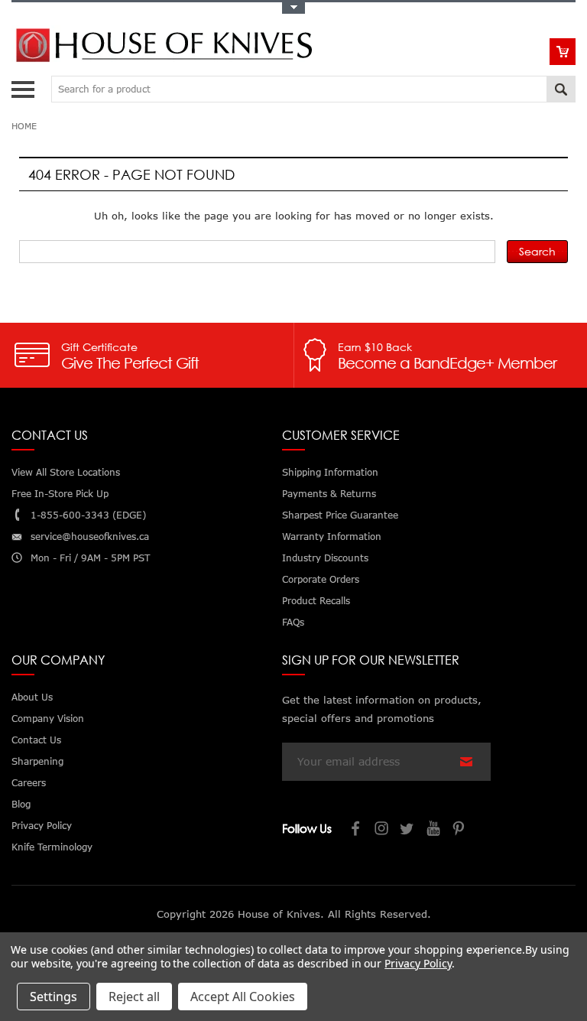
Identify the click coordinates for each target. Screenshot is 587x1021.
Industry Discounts (325, 558)
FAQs (293, 622)
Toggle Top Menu (293, 8)
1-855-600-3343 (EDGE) (88, 515)
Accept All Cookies (242, 996)
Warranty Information (331, 536)
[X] (408, 830)
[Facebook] (356, 830)
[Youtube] (434, 830)
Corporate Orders (320, 579)
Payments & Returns (329, 493)
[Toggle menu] (24, 86)
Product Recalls (316, 600)
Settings (53, 996)
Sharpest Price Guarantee (340, 515)
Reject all (134, 996)
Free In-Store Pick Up (60, 493)
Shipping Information (330, 472)
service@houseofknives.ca (90, 536)
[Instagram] (382, 830)
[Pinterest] (460, 830)
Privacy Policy (417, 963)
